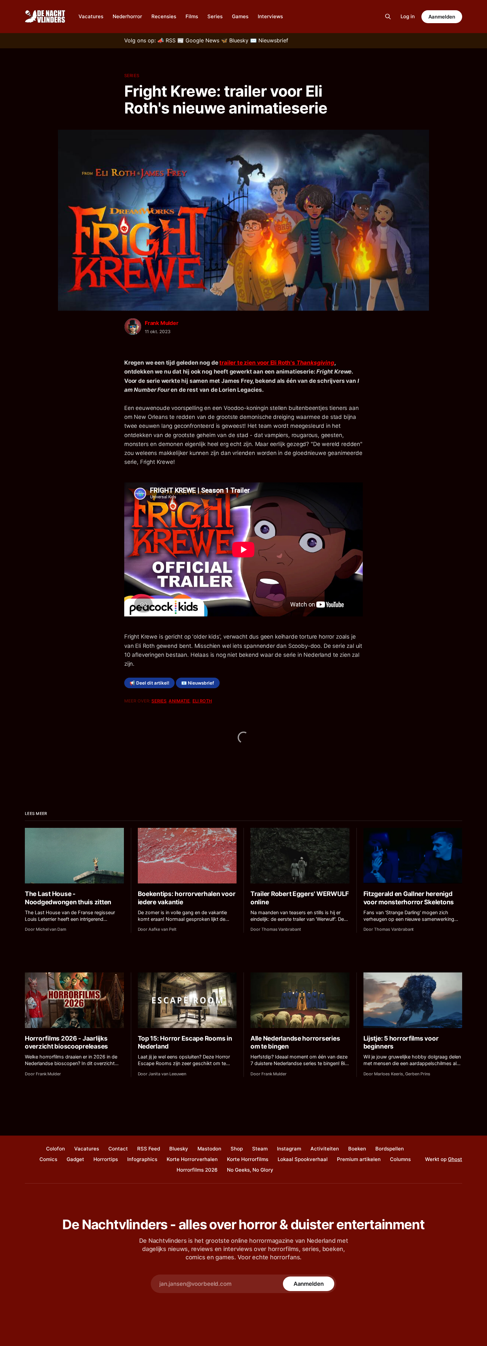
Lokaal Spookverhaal (303, 1159)
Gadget (75, 1159)
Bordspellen (389, 1148)
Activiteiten (324, 1148)
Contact (118, 1148)
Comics (48, 1159)
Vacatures (91, 16)
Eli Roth (202, 700)
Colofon (55, 1148)
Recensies (163, 16)
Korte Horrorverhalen (192, 1159)
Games (240, 16)
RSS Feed (148, 1148)
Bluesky (178, 1148)
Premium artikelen (359, 1159)
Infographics (142, 1159)
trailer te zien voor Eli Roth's (276, 362)
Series (215, 16)
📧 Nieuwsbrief (197, 683)
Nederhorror (127, 16)
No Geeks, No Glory (250, 1170)
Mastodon (209, 1148)
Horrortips (105, 1159)
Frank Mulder (162, 323)
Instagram (289, 1148)
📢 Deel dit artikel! (149, 683)
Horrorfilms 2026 (197, 1170)
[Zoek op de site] (388, 16)
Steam (260, 1148)
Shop (237, 1148)
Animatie (179, 700)
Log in (408, 16)
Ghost (455, 1159)
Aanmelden (441, 17)
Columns (400, 1159)
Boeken (357, 1148)
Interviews (270, 16)
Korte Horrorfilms (247, 1159)
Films (192, 16)
